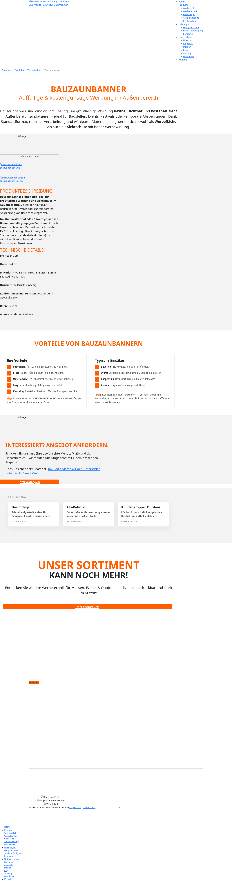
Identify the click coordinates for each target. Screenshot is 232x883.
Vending (187, 53)
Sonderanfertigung (193, 30)
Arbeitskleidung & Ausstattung (46, 710)
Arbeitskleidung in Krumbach (45, 787)
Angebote (188, 43)
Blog (185, 50)
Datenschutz (89, 807)
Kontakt (183, 59)
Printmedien (189, 20)
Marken (187, 46)
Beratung (188, 33)
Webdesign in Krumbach (43, 783)
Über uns (188, 40)
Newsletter (188, 56)
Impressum (75, 807)
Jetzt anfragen (29, 482)
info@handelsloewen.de (51, 767)
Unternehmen (186, 37)
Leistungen (184, 24)
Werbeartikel (189, 8)
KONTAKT (34, 682)
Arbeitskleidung (191, 17)
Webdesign (189, 14)
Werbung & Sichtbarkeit (42, 691)
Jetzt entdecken (87, 607)
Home (182, 1)
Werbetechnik (190, 11)
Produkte (183, 4)
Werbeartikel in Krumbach (44, 792)
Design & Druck (191, 27)
